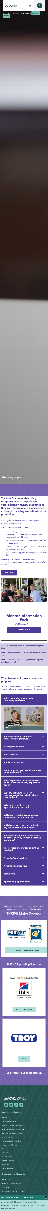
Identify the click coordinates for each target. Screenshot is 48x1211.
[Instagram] (16, 1105)
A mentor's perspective (15, 857)
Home (7, 13)
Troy (24, 1059)
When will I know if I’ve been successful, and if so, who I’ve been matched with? (21, 795)
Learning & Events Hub (21, 13)
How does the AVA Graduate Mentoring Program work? (18, 737)
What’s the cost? (12, 754)
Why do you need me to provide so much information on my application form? (22, 782)
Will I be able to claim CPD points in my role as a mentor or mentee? (21, 826)
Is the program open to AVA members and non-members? (22, 771)
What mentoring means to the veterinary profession (18, 699)
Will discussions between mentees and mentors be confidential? (21, 816)
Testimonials (10, 873)
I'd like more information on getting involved (21, 848)
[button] (24, 699)
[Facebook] (6, 1105)
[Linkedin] (11, 1105)
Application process (14, 762)
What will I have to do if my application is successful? (17, 806)
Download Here (24, 630)
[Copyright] (21, 1105)
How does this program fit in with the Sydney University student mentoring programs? (22, 837)
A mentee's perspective (15, 865)
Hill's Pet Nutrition (24, 1009)
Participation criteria (14, 746)
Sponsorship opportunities (17, 881)
